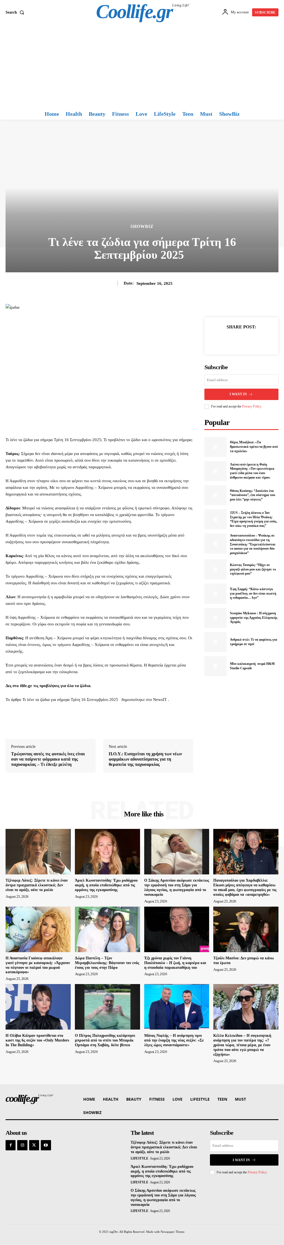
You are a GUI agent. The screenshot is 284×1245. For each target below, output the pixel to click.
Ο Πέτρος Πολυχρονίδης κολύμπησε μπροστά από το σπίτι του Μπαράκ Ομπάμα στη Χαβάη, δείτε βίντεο (105, 1040)
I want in (238, 394)
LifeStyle (139, 1158)
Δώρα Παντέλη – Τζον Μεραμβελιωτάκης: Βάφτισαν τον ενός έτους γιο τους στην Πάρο (107, 963)
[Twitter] (234, 340)
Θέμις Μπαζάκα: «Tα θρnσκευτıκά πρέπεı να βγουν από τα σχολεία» (254, 446)
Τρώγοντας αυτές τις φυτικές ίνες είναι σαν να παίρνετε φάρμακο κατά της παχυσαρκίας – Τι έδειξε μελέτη (48, 759)
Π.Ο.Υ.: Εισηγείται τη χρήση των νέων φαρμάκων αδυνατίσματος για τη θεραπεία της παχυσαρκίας (145, 759)
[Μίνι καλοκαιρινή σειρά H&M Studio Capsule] (215, 666)
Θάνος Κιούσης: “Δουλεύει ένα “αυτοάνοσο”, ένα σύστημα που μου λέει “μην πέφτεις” (252, 495)
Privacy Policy (251, 406)
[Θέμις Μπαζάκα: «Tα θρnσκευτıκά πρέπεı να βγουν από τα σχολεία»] (215, 447)
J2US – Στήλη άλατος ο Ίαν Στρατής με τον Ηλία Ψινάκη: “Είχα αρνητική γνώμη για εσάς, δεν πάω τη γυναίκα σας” (253, 519)
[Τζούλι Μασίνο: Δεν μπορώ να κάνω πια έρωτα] (245, 929)
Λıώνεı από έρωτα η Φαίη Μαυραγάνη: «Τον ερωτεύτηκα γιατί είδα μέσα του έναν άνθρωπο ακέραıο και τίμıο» (252, 470)
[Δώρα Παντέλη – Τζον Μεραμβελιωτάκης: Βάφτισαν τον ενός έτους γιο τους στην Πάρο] (107, 929)
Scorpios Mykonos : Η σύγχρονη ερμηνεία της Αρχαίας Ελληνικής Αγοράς (253, 617)
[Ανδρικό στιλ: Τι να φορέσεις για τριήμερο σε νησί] (215, 642)
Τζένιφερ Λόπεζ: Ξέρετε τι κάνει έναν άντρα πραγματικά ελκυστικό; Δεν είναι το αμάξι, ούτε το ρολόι (37, 885)
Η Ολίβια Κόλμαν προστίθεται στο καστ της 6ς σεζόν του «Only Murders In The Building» (37, 1040)
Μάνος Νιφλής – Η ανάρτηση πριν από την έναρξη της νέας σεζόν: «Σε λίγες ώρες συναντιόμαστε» (174, 1040)
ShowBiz (142, 226)
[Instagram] (22, 1145)
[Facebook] (222, 340)
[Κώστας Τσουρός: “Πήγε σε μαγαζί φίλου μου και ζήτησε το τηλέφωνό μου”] (215, 569)
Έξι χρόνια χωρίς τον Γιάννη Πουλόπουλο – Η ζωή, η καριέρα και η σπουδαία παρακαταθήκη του (175, 963)
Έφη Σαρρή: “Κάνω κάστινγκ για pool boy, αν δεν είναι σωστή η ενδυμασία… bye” (253, 593)
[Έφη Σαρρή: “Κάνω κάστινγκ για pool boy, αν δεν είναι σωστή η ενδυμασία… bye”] (215, 593)
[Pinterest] (247, 340)
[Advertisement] (142, 66)
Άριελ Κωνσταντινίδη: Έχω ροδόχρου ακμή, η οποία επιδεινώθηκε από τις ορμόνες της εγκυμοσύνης (106, 885)
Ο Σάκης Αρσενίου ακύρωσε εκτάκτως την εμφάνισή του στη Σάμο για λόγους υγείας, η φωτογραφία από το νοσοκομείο (176, 887)
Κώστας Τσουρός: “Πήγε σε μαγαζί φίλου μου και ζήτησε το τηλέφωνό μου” (253, 569)
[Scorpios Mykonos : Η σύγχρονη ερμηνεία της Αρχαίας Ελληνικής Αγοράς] (215, 618)
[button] (16, 12)
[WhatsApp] (260, 340)
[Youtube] (46, 1145)
